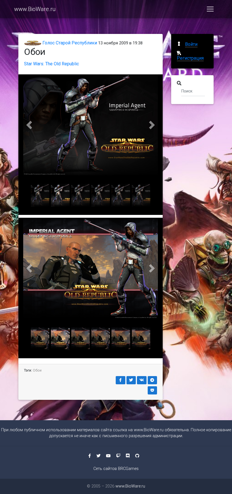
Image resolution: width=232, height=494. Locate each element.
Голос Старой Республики (69, 43)
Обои (37, 370)
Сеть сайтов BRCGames (116, 468)
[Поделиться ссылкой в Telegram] (152, 380)
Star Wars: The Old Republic (51, 63)
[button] (29, 124)
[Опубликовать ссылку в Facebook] (120, 380)
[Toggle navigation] (210, 9)
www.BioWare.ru (34, 9)
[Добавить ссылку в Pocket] (152, 390)
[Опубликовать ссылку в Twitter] (131, 380)
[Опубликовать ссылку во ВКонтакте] (142, 380)
